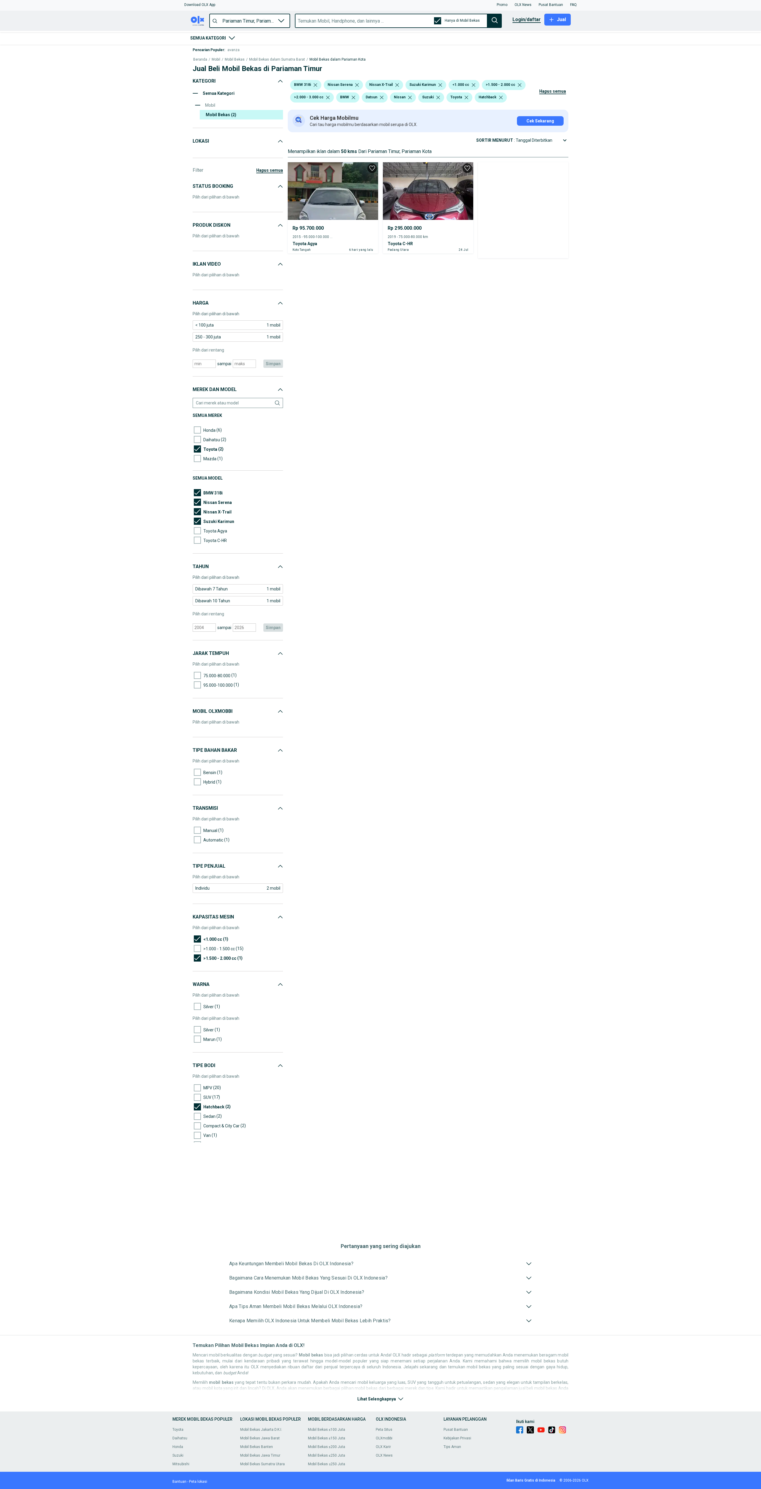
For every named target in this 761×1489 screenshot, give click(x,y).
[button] (199, 4)
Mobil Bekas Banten (256, 1447)
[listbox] (315, 85)
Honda (177, 1447)
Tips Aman (452, 1447)
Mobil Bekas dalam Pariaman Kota (337, 60)
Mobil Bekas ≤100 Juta (326, 1429)
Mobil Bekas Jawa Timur (260, 1455)
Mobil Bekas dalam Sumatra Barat (277, 60)
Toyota (177, 1429)
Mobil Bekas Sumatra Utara (262, 1464)
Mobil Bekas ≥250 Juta (326, 1464)
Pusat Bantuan (456, 1429)
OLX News (384, 1455)
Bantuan (179, 1481)
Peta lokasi (198, 1481)
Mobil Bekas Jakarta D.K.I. (261, 1429)
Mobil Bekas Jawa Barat (260, 1438)
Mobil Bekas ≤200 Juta (326, 1447)
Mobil (216, 60)
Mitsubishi (180, 1464)
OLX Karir (383, 1447)
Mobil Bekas (235, 60)
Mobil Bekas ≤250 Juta (326, 1455)
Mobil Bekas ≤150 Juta (326, 1438)
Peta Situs (384, 1429)
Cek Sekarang (540, 121)
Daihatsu (179, 1438)
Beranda (200, 60)
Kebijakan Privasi (457, 1438)
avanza (233, 50)
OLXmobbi (384, 1438)
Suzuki (177, 1455)
